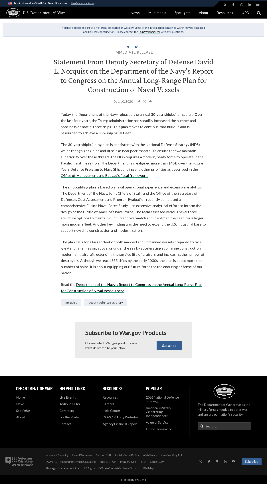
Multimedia (157, 13)
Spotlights (182, 13)
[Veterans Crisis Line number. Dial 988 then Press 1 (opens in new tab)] (19, 461)
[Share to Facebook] (139, 102)
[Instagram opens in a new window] (241, 4)
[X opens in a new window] (225, 4)
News (135, 13)
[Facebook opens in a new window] (233, 4)
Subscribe (169, 346)
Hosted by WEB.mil (133, 479)
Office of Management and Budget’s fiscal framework (104, 175)
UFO (245, 13)
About (203, 13)
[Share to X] (145, 102)
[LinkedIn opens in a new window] (249, 4)
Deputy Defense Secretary (105, 302)
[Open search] (258, 13)
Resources (225, 13)
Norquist (71, 302)
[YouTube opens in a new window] (258, 4)
